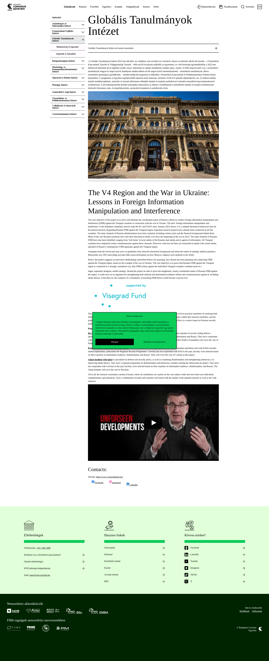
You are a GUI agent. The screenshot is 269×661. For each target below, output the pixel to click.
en (259, 7)
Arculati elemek (111, 574)
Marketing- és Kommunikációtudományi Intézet (64, 69)
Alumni (146, 7)
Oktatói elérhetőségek (33, 561)
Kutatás (118, 7)
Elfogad (114, 342)
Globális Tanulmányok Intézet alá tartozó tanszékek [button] (111, 48)
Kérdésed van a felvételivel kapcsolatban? (42, 555)
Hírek (156, 7)
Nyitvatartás (109, 547)
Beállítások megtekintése (154, 342)
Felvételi (94, 7)
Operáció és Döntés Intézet (64, 78)
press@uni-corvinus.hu (40, 575)
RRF (106, 581)
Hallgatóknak (132, 7)
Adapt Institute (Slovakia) (100, 359)
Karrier (107, 568)
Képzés (82, 7)
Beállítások (244, 611)
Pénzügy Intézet (59, 85)
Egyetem (106, 7)
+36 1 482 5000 (43, 548)
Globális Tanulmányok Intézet (63, 39)
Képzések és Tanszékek (66, 54)
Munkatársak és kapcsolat (67, 47)
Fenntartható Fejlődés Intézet (62, 32)
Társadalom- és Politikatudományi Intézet (64, 99)
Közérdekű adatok (112, 561)
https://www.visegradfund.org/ (109, 477)
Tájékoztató (257, 611)
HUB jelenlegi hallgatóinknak (37, 568)
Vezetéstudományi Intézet (64, 114)
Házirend (108, 554)
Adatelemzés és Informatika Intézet (61, 24)
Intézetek (56, 17)
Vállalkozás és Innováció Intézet (64, 106)
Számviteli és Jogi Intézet (64, 92)
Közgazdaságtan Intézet (63, 61)
